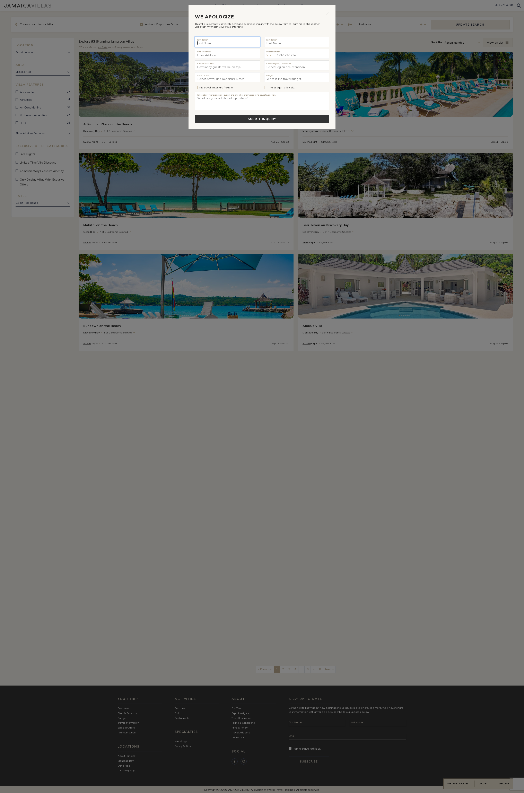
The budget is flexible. (281, 87)
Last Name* (271, 40)
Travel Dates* (203, 75)
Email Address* (204, 52)
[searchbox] (296, 65)
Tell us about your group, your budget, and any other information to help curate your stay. (236, 95)
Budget (269, 75)
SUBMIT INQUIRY (262, 119)
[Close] (327, 13)
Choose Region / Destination (278, 63)
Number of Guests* (205, 63)
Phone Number (273, 52)
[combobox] (296, 65)
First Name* (202, 40)
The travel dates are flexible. (216, 87)
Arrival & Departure (214, 79)
